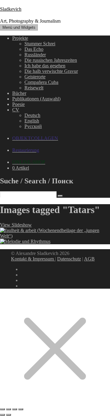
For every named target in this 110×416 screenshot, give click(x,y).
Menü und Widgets (18, 27)
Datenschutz (69, 258)
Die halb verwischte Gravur (51, 71)
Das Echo (33, 49)
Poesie (18, 104)
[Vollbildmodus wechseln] (8, 409)
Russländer (35, 54)
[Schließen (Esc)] (20, 409)
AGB (89, 258)
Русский (33, 126)
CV (15, 109)
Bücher (19, 93)
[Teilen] (14, 409)
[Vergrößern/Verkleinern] (2, 409)
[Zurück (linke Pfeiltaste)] (2, 415)
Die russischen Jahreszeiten (50, 60)
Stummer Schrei (39, 43)
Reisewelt (33, 87)
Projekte (20, 38)
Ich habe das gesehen (44, 65)
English (31, 120)
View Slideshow (16, 224)
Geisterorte (35, 76)
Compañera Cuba (41, 82)
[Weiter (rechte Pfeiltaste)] (8, 415)
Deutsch (32, 115)
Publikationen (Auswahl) (36, 98)
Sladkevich (10, 9)
